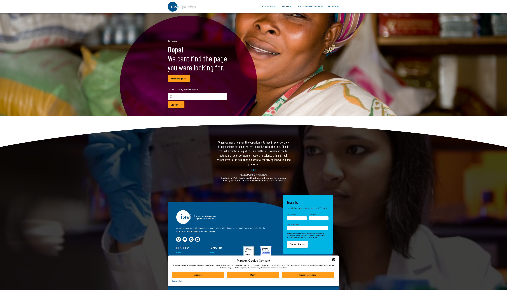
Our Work (267, 6)
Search (332, 6)
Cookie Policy (177, 281)
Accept (197, 275)
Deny (252, 275)
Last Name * (314, 214)
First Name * (292, 214)
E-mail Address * (294, 224)
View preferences (307, 275)
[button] (333, 260)
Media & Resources (309, 6)
